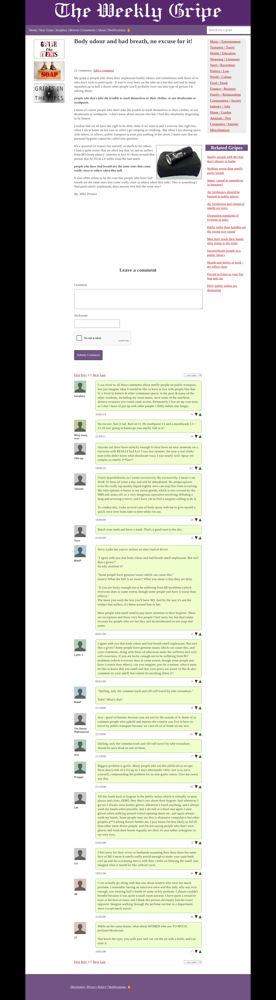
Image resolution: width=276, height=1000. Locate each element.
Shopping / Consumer (225, 59)
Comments (88, 30)
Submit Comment (88, 355)
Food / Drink (219, 83)
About (102, 30)
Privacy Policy (96, 987)
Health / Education (223, 53)
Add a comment (103, 70)
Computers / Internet (224, 124)
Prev (84, 375)
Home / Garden (220, 112)
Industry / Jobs (220, 106)
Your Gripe (46, 30)
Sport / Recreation (222, 65)
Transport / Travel (222, 47)
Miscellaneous (220, 130)
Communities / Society (225, 100)
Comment (80, 285)
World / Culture (221, 77)
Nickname (81, 315)
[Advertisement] (49, 168)
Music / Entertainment (225, 41)
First (77, 375)
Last (103, 375)
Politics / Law (219, 71)
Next (96, 375)
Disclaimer (77, 987)
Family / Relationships (225, 94)
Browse (74, 30)
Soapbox (61, 30)
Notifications (116, 30)
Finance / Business (223, 89)
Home (33, 30)
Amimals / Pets (220, 118)
